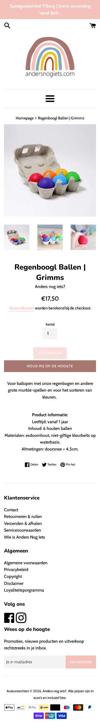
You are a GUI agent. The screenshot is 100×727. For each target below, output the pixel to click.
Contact (11, 509)
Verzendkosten (21, 308)
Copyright (13, 576)
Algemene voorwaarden (25, 562)
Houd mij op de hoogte (50, 366)
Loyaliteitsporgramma (24, 590)
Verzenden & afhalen (23, 523)
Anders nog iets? (54, 691)
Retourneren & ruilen (23, 516)
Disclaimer (13, 583)
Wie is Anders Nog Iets (24, 537)
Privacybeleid (16, 569)
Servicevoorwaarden (22, 530)
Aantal (50, 324)
